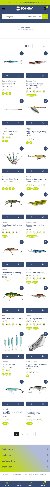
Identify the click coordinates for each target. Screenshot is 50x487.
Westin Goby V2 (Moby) (35, 273)
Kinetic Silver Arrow (9, 131)
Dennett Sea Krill (8, 364)
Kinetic (4, 128)
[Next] (44, 434)
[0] (45, 8)
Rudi (3, 316)
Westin (29, 270)
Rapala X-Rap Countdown (36, 179)
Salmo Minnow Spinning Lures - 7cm (11, 273)
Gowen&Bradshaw (9, 81)
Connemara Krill (8, 84)
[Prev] (5, 434)
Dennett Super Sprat (10, 179)
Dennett (5, 176)
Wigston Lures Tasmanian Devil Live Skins (36, 365)
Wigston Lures (31, 362)
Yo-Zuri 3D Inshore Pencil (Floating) (12, 413)
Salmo (4, 270)
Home (19, 29)
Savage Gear (31, 81)
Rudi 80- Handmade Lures (12, 318)
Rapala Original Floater (35, 318)
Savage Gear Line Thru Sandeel (35, 226)
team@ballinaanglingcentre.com (34, 2)
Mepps (28, 128)
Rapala (28, 176)
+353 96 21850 (11, 2)
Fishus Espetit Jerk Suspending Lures (33, 413)
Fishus (4, 222)
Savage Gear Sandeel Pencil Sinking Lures (34, 85)
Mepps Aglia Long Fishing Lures (36, 132)
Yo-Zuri (5, 409)
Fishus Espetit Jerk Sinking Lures (12, 226)
